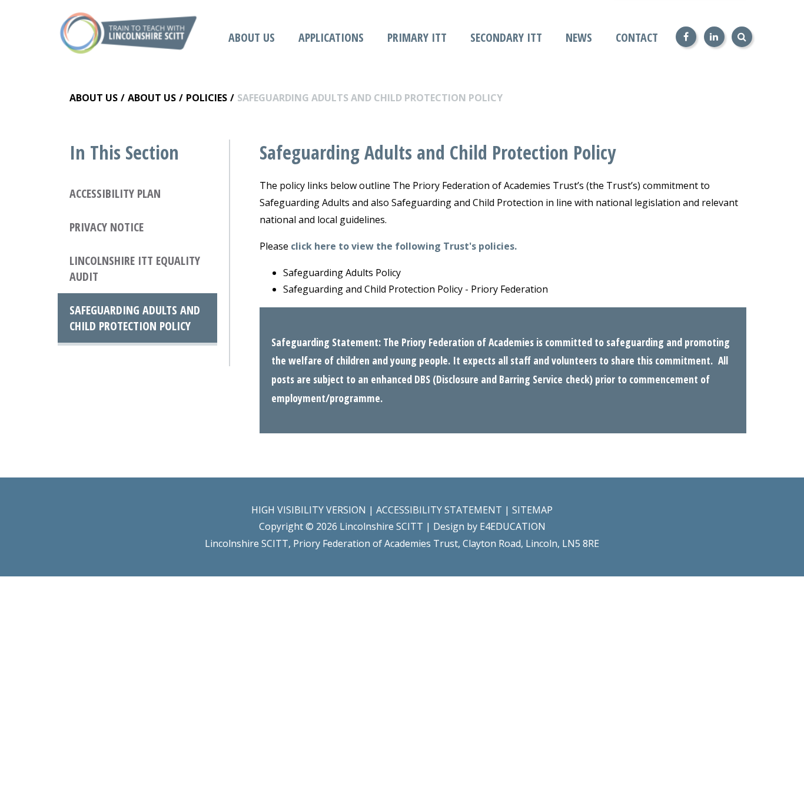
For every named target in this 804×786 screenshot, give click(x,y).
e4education (513, 526)
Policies (206, 97)
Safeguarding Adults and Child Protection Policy (370, 97)
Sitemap (532, 509)
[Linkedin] (714, 36)
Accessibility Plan (115, 193)
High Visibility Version (308, 509)
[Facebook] (686, 36)
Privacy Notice (106, 227)
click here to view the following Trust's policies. (405, 246)
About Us (93, 97)
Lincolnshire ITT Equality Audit (134, 268)
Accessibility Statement (439, 509)
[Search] (742, 36)
